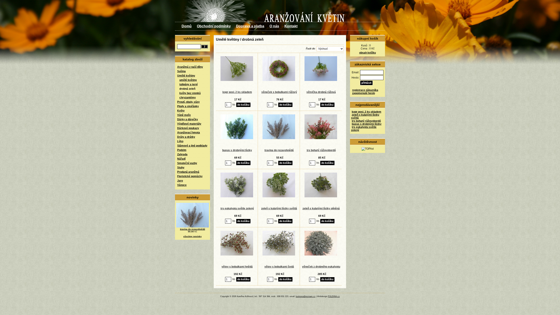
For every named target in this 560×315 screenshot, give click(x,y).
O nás (274, 26)
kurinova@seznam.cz (305, 296)
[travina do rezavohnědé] (278, 138)
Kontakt (291, 26)
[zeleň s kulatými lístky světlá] (278, 196)
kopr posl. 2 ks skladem (366, 111)
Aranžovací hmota (188, 132)
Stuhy (180, 167)
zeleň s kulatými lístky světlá (279, 208)
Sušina (181, 71)
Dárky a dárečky (187, 119)
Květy (181, 110)
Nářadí (181, 158)
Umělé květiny (186, 75)
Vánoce (182, 185)
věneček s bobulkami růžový (279, 92)
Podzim (181, 150)
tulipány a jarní (188, 84)
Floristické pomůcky (190, 176)
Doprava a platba (250, 26)
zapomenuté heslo (363, 93)
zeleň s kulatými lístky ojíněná (321, 208)
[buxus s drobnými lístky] (236, 138)
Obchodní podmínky (214, 26)
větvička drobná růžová (321, 92)
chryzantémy (187, 97)
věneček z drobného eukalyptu (321, 266)
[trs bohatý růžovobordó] (320, 138)
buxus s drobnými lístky (367, 124)
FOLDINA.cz (334, 296)
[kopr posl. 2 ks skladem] (236, 80)
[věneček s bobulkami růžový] (278, 80)
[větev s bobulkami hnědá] (236, 254)
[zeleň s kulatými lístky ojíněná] (320, 196)
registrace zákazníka (365, 90)
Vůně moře (184, 115)
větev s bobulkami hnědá (237, 266)
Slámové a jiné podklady (192, 145)
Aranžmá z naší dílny (190, 66)
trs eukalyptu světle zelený (237, 208)
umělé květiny (188, 80)
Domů (187, 26)
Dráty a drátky (186, 136)
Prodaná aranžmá (188, 171)
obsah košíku (367, 52)
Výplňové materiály (189, 123)
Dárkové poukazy (188, 128)
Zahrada (182, 154)
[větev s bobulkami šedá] (278, 254)
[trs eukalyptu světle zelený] (236, 196)
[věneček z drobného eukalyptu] (320, 254)
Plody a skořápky (188, 106)
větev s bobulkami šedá (279, 266)
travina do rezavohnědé (192, 229)
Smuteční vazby (187, 163)
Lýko (180, 141)
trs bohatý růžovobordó (366, 120)
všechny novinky (192, 236)
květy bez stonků (190, 93)
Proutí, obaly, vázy (188, 101)
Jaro (180, 180)
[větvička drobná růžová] (320, 80)
